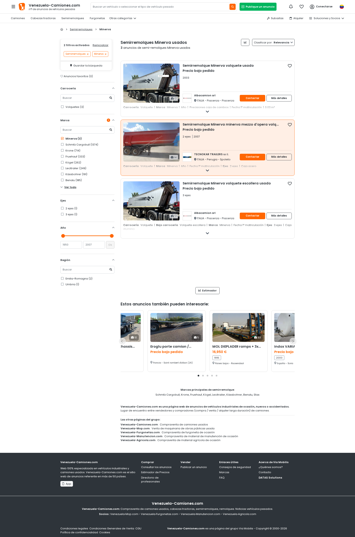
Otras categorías (120, 18)
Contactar (252, 98)
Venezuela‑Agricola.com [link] (239, 514)
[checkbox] (290, 66)
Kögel (207, 394)
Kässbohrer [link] (76, 174)
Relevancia (272, 42)
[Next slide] (293, 341)
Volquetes (74, 107)
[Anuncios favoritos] (301, 6)
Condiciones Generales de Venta (111, 528)
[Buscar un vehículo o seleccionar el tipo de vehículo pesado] (232, 7)
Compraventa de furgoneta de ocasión (188, 432)
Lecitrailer (218, 394)
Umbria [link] (72, 284)
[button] (198, 375)
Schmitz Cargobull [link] (81, 144)
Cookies (104, 532)
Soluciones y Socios (326, 18)
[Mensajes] (291, 6)
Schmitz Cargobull (168, 394)
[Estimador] (245, 42)
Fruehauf (196, 394)
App (68, 484)
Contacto (265, 472)
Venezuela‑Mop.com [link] (124, 514)
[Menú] (13, 6)
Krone (185, 394)
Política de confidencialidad (79, 532)
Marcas (224, 472)
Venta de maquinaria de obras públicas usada (183, 428)
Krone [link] (72, 150)
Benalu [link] (73, 180)
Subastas (277, 18)
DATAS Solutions (270, 477)
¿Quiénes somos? (271, 467)
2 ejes (71, 208)
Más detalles (279, 98)
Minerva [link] (99, 54)
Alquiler (298, 18)
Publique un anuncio (259, 6)
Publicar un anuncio (194, 467)
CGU (138, 528)
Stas (256, 394)
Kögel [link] (73, 162)
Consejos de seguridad (235, 467)
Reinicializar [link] (100, 45)
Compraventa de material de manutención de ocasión (201, 436)
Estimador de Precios (155, 472)
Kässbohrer (234, 394)
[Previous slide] (122, 341)
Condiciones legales (74, 528)
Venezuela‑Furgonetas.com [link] (159, 514)
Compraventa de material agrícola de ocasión (188, 440)
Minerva (73, 138)
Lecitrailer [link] (75, 168)
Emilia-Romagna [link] (78, 278)
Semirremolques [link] (76, 54)
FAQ (222, 477)
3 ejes (71, 214)
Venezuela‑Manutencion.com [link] (200, 514)
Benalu (247, 394)
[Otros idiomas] (341, 6)
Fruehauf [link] (75, 156)
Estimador (209, 290)
